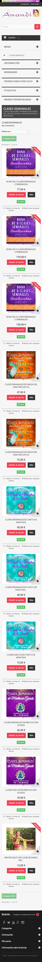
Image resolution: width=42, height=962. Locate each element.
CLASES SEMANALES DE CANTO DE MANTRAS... (21, 588)
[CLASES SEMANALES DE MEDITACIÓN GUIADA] (21, 703)
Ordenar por (6, 131)
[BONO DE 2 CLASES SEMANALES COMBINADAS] (21, 163)
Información (11, 63)
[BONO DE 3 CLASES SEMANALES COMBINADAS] (21, 230)
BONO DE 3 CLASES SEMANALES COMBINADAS (21, 250)
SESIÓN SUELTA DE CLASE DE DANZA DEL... (21, 858)
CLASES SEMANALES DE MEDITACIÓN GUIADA (21, 723)
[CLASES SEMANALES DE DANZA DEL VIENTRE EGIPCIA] (21, 365)
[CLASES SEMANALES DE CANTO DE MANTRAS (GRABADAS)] (21, 568)
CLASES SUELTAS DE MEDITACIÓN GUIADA (21, 791)
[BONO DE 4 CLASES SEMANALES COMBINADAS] (21, 298)
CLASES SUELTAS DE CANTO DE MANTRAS (21, 656)
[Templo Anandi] (21, 13)
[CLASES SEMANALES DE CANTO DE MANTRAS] (21, 501)
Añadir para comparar (31, 208)
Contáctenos (25, 4)
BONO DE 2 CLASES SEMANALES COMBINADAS (21, 183)
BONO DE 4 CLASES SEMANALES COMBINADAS (21, 318)
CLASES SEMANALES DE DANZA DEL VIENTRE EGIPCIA (21, 385)
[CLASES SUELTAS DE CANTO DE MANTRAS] (21, 636)
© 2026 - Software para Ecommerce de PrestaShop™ (20, 956)
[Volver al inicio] (4, 55)
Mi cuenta (6, 941)
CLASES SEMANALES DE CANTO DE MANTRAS (21, 521)
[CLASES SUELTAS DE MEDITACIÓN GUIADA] (21, 771)
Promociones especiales (18, 81)
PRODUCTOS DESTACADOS (17, 99)
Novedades (10, 72)
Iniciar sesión (35, 4)
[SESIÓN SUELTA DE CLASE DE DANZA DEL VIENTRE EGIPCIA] (21, 839)
